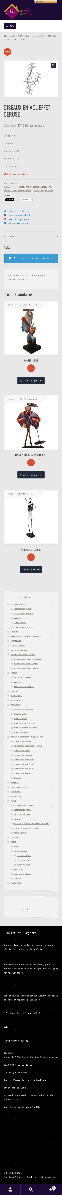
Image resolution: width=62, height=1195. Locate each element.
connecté (33, 275)
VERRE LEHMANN (20, 833)
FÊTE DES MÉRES (24, 856)
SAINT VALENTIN (24, 865)
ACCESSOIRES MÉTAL (22, 810)
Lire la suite (31, 569)
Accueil (11, 36)
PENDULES (15, 782)
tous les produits (36, 36)
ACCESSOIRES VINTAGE (23, 613)
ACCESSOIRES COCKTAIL (24, 805)
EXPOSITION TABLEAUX (23, 769)
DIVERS (14, 673)
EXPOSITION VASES (22, 773)
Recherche (31, 1189)
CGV (5, 1026)
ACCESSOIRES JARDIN (23, 609)
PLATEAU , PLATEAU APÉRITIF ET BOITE (31, 824)
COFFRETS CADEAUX (19, 650)
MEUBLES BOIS (20, 714)
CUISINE (17, 819)
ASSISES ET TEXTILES (23, 709)
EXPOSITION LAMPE (22, 751)
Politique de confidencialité (22, 1013)
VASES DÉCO (16, 883)
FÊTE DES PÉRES (24, 860)
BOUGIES (17, 618)
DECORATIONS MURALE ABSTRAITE (35, 187)
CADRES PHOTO (20, 623)
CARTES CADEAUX (18, 645)
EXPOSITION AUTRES (22, 741)
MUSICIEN (18, 869)
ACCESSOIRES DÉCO (19, 604)
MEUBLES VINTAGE (21, 732)
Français (41, 2)
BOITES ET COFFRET (22, 677)
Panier (47, 1187)
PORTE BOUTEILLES (19, 787)
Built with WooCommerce (41, 1177)
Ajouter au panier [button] (31, 380)
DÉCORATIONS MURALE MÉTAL (17, 190)
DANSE (16, 846)
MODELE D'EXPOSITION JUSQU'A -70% (27, 737)
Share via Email (18, 223)
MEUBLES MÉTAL (20, 719)
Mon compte (10, 1189)
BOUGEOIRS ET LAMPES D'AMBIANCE (26, 636)
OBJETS (17, 682)
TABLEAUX (15, 837)
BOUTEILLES (16, 641)
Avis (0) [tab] (9, 236)
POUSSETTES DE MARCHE (24, 687)
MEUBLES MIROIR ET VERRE (25, 728)
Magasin (17, 778)
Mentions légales (14, 1177)
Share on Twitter (19, 211)
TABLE (13, 801)
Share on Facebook (19, 215)
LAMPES (14, 691)
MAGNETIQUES (16, 696)
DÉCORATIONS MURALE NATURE (26, 668)
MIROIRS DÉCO (17, 700)
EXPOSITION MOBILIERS (24, 760)
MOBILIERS (15, 705)
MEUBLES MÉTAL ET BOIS (24, 723)
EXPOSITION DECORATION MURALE (28, 746)
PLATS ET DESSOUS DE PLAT (26, 828)
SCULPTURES (16, 792)
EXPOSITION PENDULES (23, 764)
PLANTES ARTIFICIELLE (24, 627)
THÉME (21, 36)
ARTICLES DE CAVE (22, 814)
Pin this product (19, 219)
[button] (53, 65)
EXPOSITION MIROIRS (23, 755)
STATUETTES (16, 796)
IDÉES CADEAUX (20, 851)
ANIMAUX (14, 632)
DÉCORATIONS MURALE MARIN (26, 664)
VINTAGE (17, 878)
